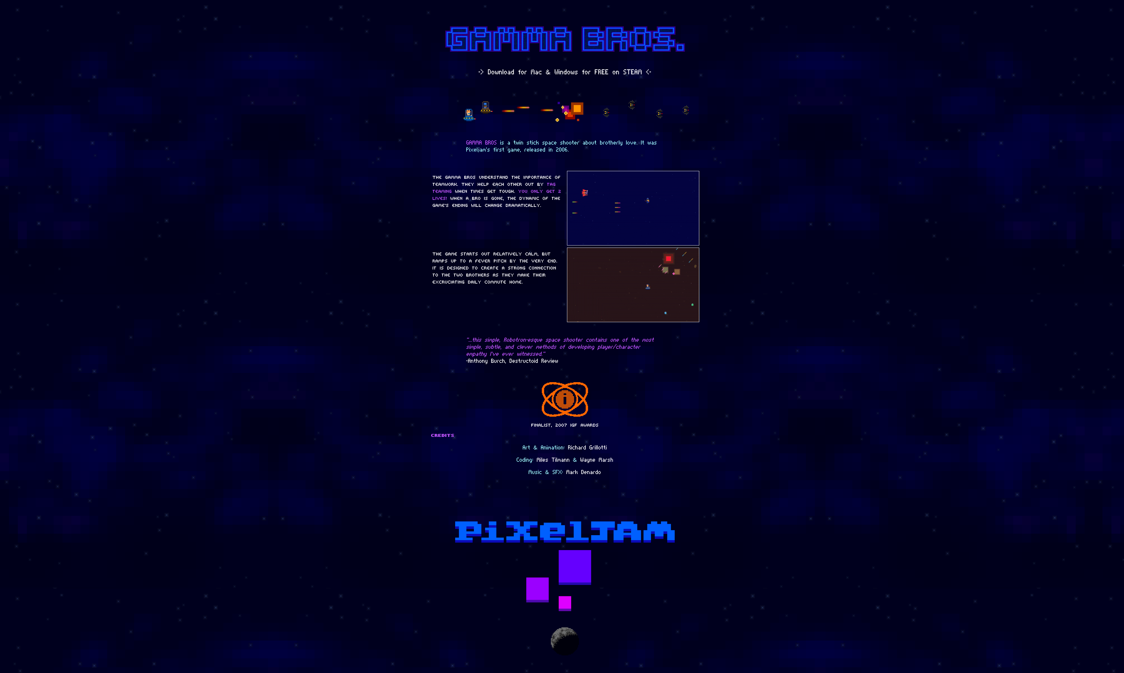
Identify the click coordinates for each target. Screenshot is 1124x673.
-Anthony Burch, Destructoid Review (512, 361)
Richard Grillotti (587, 448)
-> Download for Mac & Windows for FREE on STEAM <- (565, 72)
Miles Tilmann (553, 460)
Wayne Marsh (597, 460)
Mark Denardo (583, 472)
